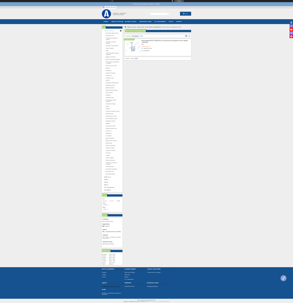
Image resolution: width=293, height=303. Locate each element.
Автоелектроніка (110, 166)
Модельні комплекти (111, 56)
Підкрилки (108, 95)
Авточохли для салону (111, 65)
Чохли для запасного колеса (112, 111)
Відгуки (106, 184)
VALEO (107, 80)
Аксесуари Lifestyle (110, 174)
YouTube (104, 277)
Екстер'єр (108, 152)
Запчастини (108, 130)
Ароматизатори (109, 113)
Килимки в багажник (110, 73)
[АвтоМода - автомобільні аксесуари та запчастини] (106, 13)
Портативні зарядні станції (112, 33)
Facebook (104, 272)
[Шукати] (168, 14)
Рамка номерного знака (111, 118)
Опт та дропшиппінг (160, 21)
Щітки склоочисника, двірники (113, 59)
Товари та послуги (116, 21)
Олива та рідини (110, 48)
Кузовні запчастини (110, 160)
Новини (106, 179)
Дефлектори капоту (110, 85)
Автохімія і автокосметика (112, 45)
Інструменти (109, 135)
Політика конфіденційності (164, 301)
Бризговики (127, 274)
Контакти (179, 21)
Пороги (107, 106)
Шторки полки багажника (112, 90)
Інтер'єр (108, 155)
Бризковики (108, 70)
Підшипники (108, 133)
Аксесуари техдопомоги (111, 169)
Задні (107, 50)
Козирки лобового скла (111, 128)
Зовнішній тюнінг (110, 97)
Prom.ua (154, 300)
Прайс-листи (107, 177)
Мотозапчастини (110, 35)
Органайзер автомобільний (112, 82)
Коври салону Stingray (130, 272)
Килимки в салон (110, 77)
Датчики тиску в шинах (111, 140)
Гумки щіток (109, 75)
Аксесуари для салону (111, 116)
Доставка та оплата (130, 21)
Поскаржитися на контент (151, 301)
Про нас (171, 21)
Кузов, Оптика (140, 27)
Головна (105, 21)
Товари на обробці (110, 148)
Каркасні (108, 68)
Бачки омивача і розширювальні (153, 27)
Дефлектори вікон (110, 87)
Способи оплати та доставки (153, 272)
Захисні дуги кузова (110, 126)
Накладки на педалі (110, 121)
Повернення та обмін (145, 21)
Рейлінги (108, 108)
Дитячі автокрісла (110, 138)
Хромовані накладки (110, 103)
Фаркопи (108, 123)
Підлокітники (109, 143)
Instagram (104, 274)
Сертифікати (107, 190)
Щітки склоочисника (110, 145)
